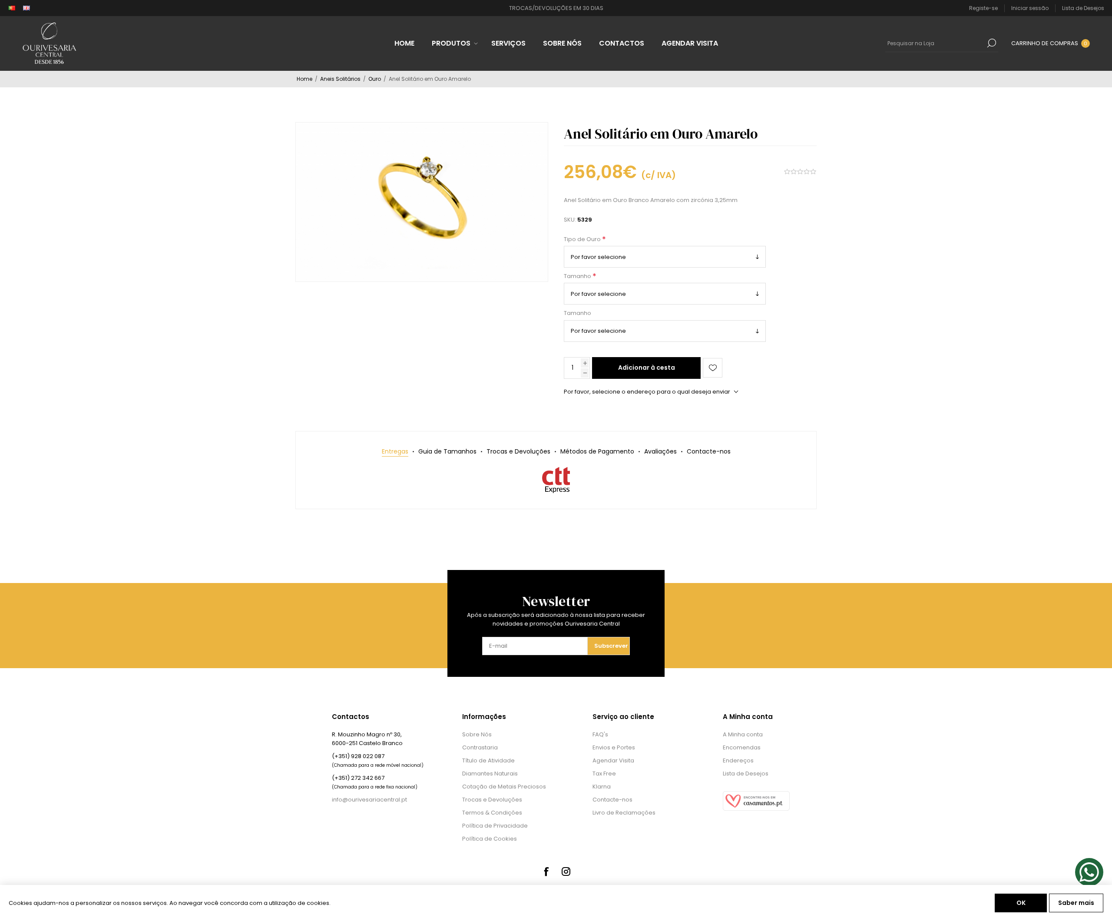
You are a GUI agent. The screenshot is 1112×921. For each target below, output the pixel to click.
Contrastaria (480, 747)
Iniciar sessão (1030, 8)
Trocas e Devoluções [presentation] (518, 451)
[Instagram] (566, 871)
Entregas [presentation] (395, 451)
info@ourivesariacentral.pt (369, 799)
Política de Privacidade (495, 826)
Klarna (601, 786)
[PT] (12, 8)
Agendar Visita (613, 760)
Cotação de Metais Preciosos (504, 786)
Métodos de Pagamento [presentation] (597, 451)
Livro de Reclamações (623, 812)
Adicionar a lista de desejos (712, 368)
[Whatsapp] (1089, 872)
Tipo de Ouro (583, 239)
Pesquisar (991, 43)
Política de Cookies (489, 839)
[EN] (26, 8)
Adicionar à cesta (646, 367)
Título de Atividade (488, 760)
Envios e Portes (613, 747)
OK (1021, 902)
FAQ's (600, 734)
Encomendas (742, 747)
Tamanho (578, 276)
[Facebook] (546, 871)
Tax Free (604, 773)
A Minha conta (743, 734)
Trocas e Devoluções (492, 799)
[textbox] (935, 43)
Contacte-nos (612, 799)
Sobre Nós (477, 734)
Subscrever (611, 646)
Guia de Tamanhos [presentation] (447, 451)
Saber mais (1076, 902)
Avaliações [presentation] (660, 451)
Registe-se (983, 8)
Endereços (738, 760)
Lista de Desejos (745, 773)
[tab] (395, 451)
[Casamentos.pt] (756, 809)
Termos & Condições (492, 812)
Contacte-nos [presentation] (709, 451)
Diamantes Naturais (490, 773)
